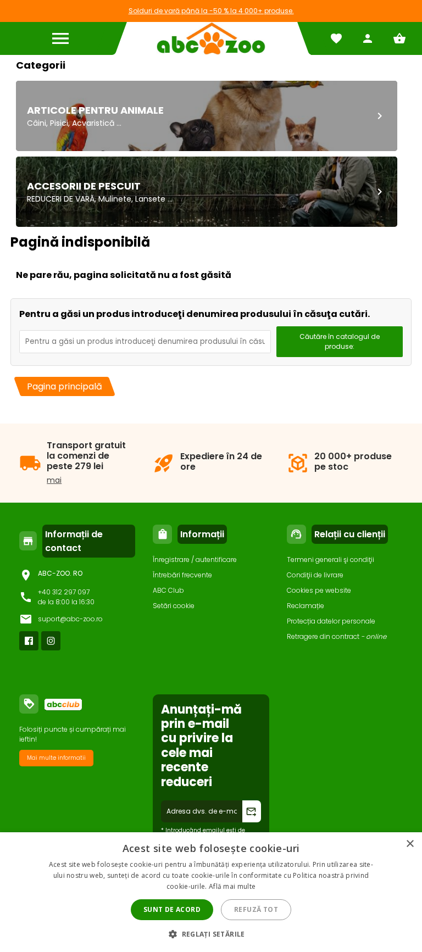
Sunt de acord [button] (172, 909)
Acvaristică (93, 123)
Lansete (150, 198)
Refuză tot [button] (256, 909)
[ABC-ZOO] (211, 38)
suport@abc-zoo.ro (70, 618)
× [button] (410, 844)
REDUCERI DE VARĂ (61, 198)
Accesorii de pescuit (84, 186)
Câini (36, 123)
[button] (211, 933)
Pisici (59, 123)
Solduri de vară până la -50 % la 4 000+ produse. (211, 10)
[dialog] (211, 892)
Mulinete (114, 198)
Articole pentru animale (95, 110)
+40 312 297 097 (64, 592)
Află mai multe (232, 886)
